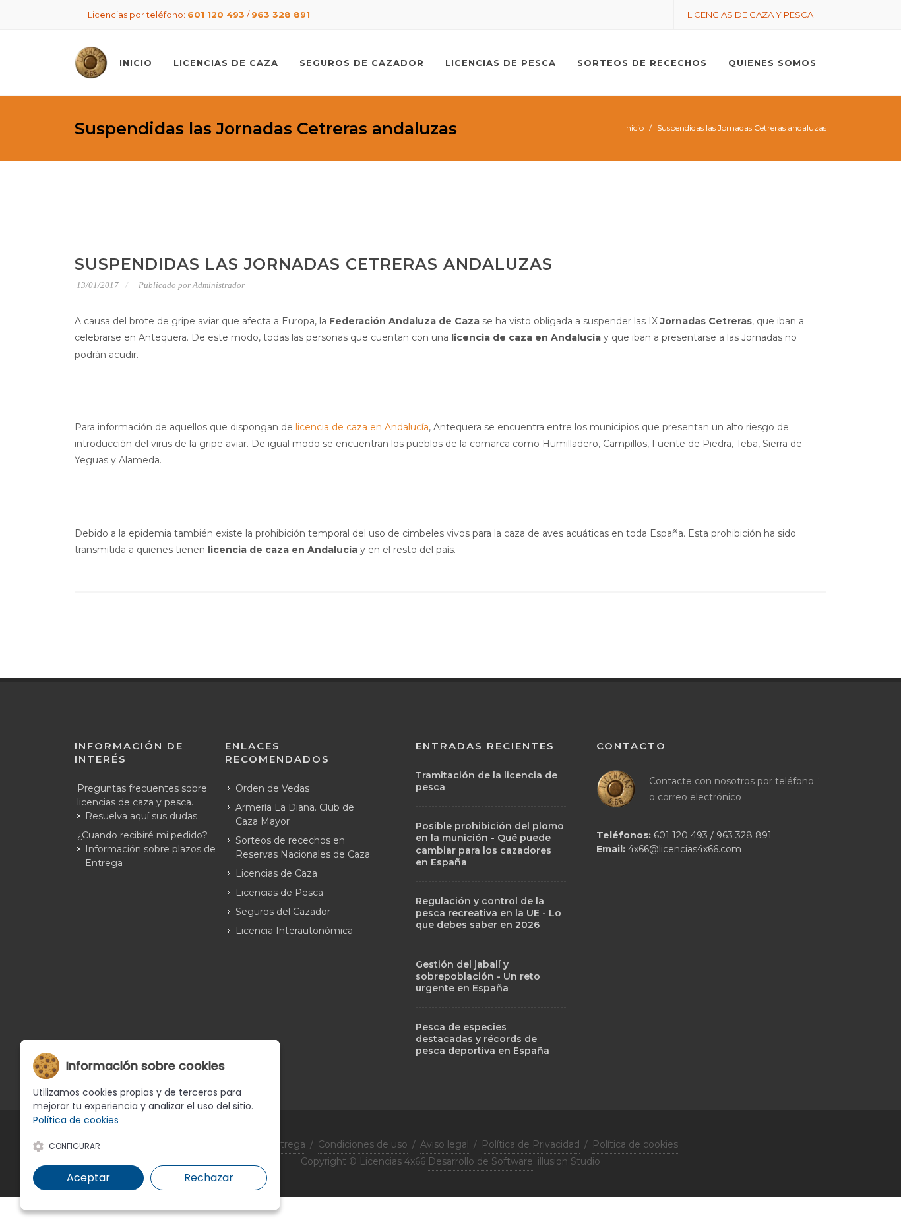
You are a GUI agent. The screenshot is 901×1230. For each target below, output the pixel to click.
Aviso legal (444, 1144)
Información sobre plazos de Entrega (150, 856)
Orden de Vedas (272, 788)
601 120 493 (216, 14)
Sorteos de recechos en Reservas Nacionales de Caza (302, 847)
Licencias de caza (225, 62)
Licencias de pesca (500, 62)
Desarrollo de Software (480, 1161)
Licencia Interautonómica (294, 931)
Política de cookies (635, 1144)
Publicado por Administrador (192, 285)
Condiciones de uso (363, 1144)
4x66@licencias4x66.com (684, 849)
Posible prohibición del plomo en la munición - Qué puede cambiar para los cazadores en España (490, 844)
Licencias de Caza (276, 873)
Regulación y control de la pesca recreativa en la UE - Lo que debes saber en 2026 (488, 913)
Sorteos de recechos (642, 62)
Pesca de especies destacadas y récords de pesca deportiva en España (482, 1039)
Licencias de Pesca (279, 892)
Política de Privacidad (531, 1144)
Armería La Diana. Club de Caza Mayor (294, 814)
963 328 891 (280, 14)
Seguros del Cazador (282, 912)
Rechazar (208, 1177)
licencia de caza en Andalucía (362, 427)
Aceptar (88, 1177)
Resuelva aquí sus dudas (141, 816)
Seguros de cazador (361, 62)
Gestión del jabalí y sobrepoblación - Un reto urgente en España (478, 976)
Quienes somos (772, 62)
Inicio (634, 127)
